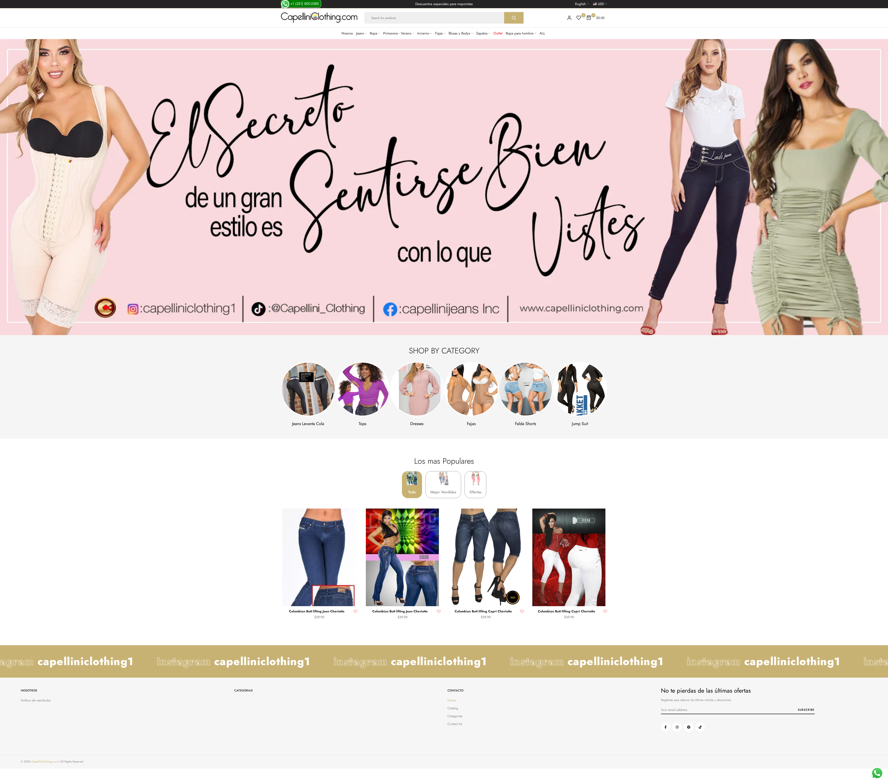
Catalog (452, 708)
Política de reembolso (36, 700)
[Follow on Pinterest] (688, 727)
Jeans (360, 33)
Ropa (373, 33)
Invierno (423, 33)
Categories (454, 716)
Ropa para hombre (519, 33)
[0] (578, 17)
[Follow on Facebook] (665, 727)
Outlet (498, 33)
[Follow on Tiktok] (700, 727)
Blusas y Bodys (459, 33)
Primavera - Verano (397, 33)
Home (451, 700)
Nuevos (347, 33)
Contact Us (454, 724)
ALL (542, 33)
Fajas (439, 33)
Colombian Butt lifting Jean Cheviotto (316, 611)
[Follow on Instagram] (677, 727)
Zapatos (481, 33)
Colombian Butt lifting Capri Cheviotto (483, 611)
